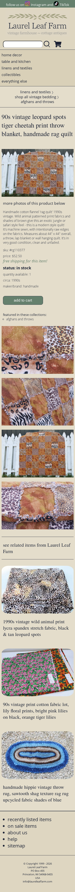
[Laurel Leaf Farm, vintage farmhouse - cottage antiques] (38, 24)
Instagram (38, 5)
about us (17, 832)
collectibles (11, 74)
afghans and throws (37, 101)
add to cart (23, 300)
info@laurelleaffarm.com (37, 881)
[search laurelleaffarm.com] (48, 44)
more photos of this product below (34, 203)
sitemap (16, 845)
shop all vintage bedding (35, 96)
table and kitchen (16, 61)
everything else (14, 81)
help (12, 839)
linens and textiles (17, 68)
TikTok (64, 5)
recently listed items (29, 819)
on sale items (22, 826)
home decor (12, 55)
